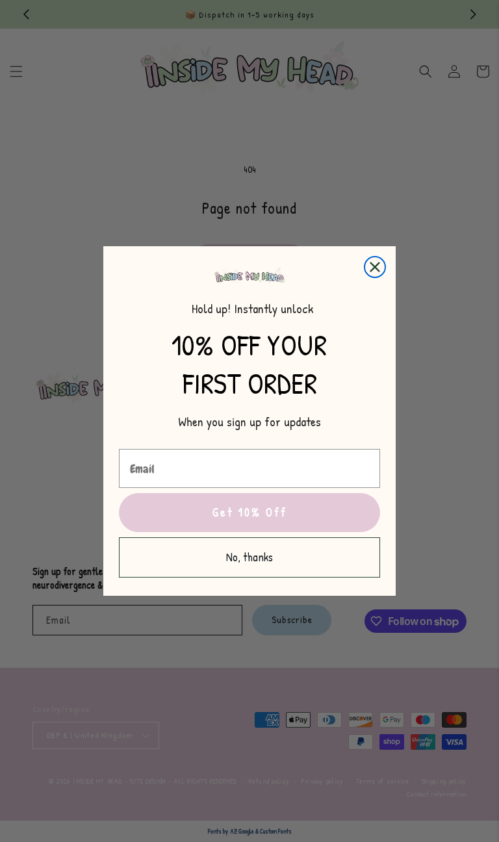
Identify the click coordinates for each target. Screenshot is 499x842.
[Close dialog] (375, 267)
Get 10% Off (249, 512)
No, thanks (249, 557)
